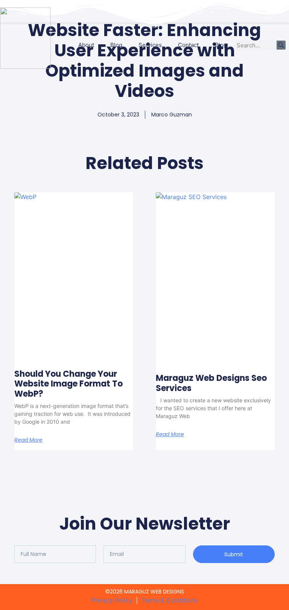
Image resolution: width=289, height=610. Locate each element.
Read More (28, 439)
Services (150, 44)
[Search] (281, 45)
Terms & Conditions (169, 600)
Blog (116, 44)
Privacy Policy (114, 600)
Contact (188, 44)
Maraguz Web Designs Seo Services (211, 383)
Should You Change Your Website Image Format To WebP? (68, 384)
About (86, 44)
